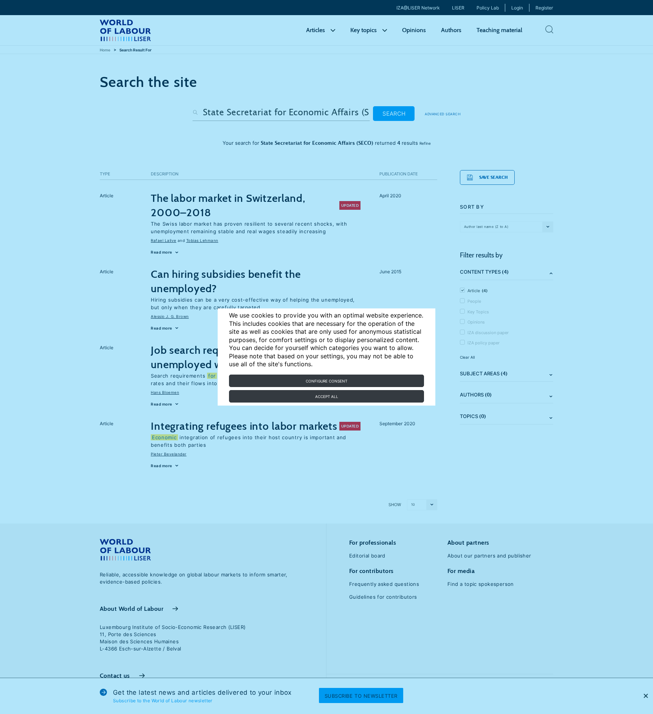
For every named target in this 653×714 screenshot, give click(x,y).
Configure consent (326, 381)
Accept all (326, 396)
